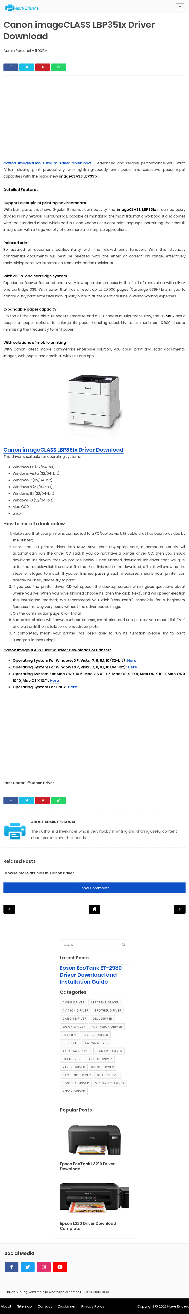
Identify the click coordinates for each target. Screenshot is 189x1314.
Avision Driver (75, 1010)
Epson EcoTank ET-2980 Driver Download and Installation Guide (91, 974)
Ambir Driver (73, 1002)
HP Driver (70, 1043)
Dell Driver (102, 1019)
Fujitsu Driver (95, 1035)
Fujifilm (69, 1035)
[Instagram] (44, 1267)
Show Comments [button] (94, 887)
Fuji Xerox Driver (107, 1027)
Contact (45, 1306)
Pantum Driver (99, 1059)
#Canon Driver (40, 782)
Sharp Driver (108, 1075)
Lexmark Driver (109, 1051)
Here (131, 660)
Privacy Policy (92, 1306)
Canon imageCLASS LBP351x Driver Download (47, 163)
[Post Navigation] (94, 909)
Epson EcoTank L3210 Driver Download (87, 1166)
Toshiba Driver (75, 1083)
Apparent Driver (105, 1002)
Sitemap (24, 1306)
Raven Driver (73, 1067)
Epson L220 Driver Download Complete (88, 1226)
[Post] (94, 1139)
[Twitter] (28, 1267)
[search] (123, 944)
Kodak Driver (97, 1043)
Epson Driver (73, 1027)
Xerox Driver (73, 1091)
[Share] (10, 67)
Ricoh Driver (102, 1067)
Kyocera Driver (76, 1051)
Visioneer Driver (109, 1083)
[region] (94, 118)
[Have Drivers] (24, 7)
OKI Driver (71, 1059)
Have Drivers (178, 1306)
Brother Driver (107, 1010)
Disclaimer (67, 1306)
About (6, 1306)
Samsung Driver (76, 1075)
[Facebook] (11, 1267)
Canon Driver (62, 873)
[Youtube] (60, 1267)
